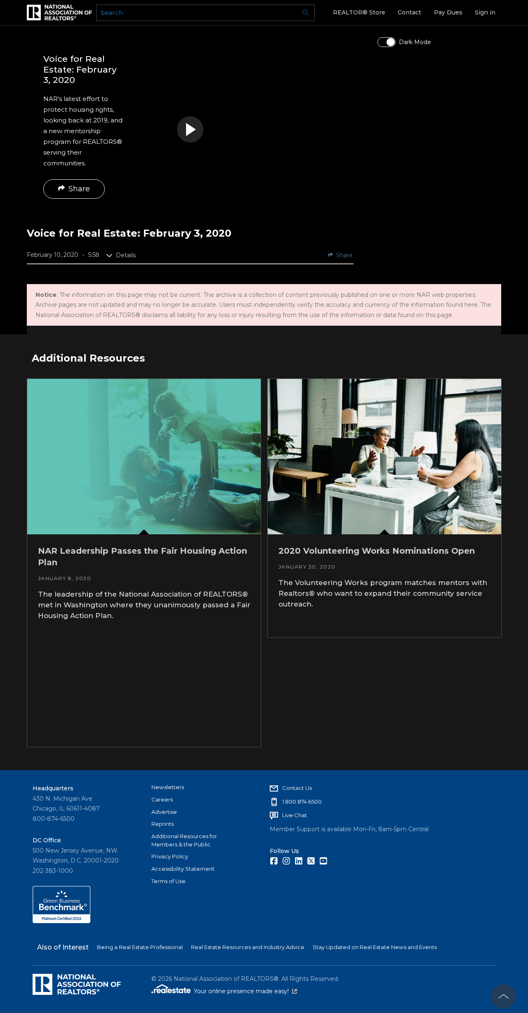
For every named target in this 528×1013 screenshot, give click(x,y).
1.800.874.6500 (302, 801)
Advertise (164, 812)
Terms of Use (168, 881)
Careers (162, 799)
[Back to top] (503, 996)
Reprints (162, 823)
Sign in (485, 12)
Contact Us (297, 788)
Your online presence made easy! (245, 991)
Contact (409, 12)
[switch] (386, 42)
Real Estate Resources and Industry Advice (247, 947)
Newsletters (167, 787)
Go (305, 13)
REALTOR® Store (359, 12)
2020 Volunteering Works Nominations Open (376, 551)
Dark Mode (415, 42)
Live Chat (294, 815)
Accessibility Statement (182, 868)
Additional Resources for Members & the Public (184, 840)
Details (126, 255)
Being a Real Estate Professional (140, 947)
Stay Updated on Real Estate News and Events (375, 947)
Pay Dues (448, 12)
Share (79, 188)
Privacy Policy (169, 856)
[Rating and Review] (61, 921)
